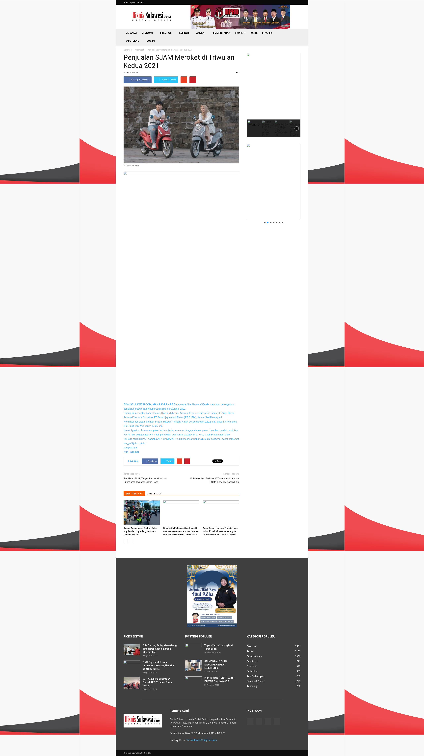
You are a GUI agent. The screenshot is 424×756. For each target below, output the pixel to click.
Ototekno (132, 40)
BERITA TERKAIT (134, 493)
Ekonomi (147, 32)
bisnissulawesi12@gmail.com (201, 740)
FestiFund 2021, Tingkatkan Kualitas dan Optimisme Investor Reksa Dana (145, 480)
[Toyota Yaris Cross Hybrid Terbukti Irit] (193, 649)
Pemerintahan (221, 32)
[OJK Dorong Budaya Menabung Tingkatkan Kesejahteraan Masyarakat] (132, 649)
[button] (296, 37)
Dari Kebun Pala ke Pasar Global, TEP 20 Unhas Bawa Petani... (157, 682)
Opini (254, 32)
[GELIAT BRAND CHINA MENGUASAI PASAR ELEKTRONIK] (193, 665)
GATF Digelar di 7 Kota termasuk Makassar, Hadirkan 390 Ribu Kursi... (159, 665)
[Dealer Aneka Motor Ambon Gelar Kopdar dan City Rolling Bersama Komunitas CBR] (142, 512)
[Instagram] (259, 721)
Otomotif (139, 49)
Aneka (200, 32)
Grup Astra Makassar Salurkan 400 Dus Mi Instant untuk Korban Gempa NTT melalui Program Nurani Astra (180, 531)
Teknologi (252, 686)
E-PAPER (267, 32)
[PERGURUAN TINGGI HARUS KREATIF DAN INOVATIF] (193, 682)
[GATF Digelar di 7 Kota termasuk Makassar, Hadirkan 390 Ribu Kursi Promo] (132, 666)
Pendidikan (252, 661)
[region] (273, 95)
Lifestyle (166, 32)
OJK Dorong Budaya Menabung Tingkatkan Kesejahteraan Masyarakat (160, 648)
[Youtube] (277, 721)
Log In (151, 40)
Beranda (131, 32)
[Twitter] (268, 721)
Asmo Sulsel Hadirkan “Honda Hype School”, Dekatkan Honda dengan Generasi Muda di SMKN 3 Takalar (220, 531)
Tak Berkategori (255, 676)
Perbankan (252, 671)
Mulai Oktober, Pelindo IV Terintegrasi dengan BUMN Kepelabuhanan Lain (214, 480)
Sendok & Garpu (255, 681)
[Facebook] (250, 721)
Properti (240, 32)
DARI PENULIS (154, 493)
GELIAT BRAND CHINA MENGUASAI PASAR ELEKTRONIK (215, 664)
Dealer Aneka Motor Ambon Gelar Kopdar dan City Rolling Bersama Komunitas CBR (140, 531)
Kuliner (184, 32)
